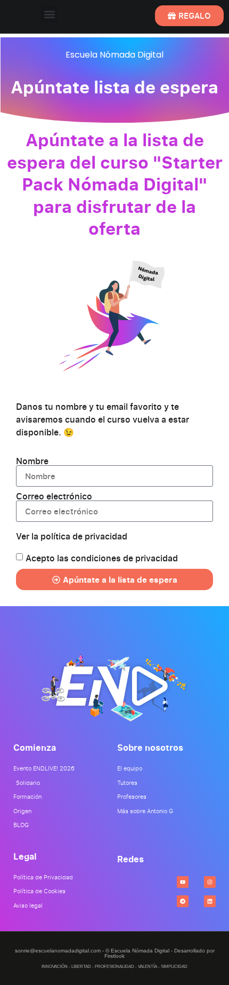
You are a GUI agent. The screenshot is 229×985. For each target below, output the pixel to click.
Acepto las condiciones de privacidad (102, 558)
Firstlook (114, 956)
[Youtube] (183, 882)
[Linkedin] (210, 901)
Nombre (32, 461)
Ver (71, 536)
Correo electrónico (54, 496)
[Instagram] (210, 882)
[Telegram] (183, 901)
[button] (49, 14)
